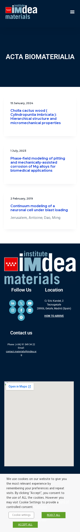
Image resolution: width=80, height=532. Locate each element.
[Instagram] (12, 310)
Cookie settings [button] (21, 515)
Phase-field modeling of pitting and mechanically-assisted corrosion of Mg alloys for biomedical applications (37, 164)
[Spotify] (21, 317)
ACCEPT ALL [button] (25, 524)
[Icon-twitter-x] (21, 303)
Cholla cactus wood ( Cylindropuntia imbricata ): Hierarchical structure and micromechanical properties (35, 117)
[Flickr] (29, 310)
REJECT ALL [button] (53, 515)
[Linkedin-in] (12, 303)
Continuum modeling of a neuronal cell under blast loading (39, 208)
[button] (72, 11)
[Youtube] (29, 303)
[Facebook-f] (21, 310)
